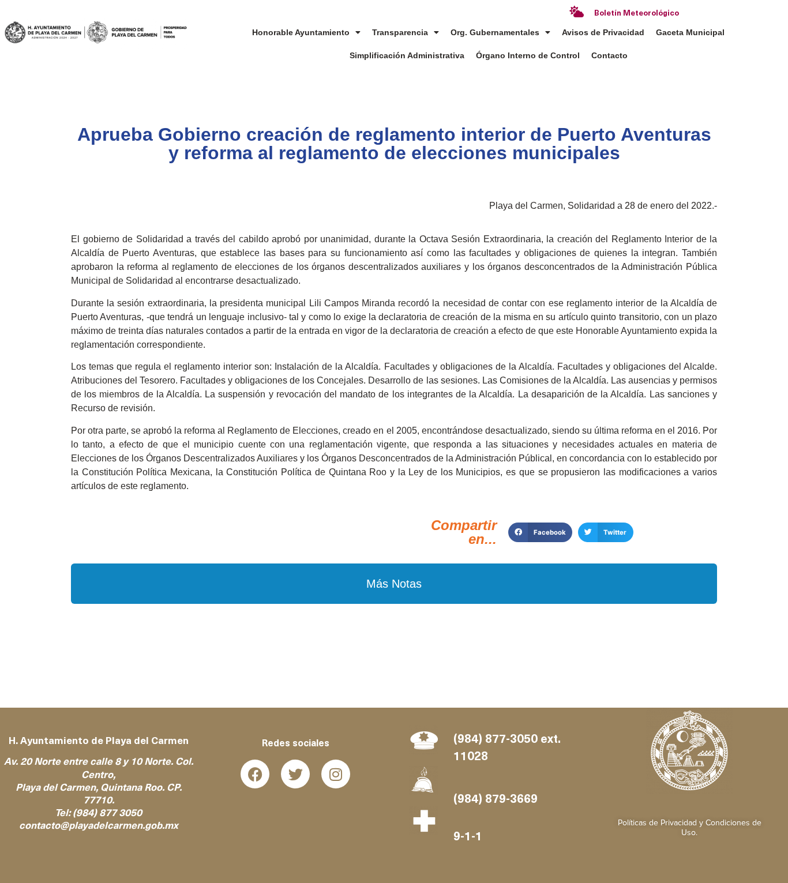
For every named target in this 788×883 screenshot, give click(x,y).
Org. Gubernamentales (495, 32)
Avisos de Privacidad (603, 32)
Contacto (609, 55)
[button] (540, 532)
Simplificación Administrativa (407, 55)
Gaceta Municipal (690, 32)
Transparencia (400, 32)
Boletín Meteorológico (636, 13)
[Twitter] (295, 774)
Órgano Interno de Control (528, 55)
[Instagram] (335, 774)
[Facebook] (255, 774)
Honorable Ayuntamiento (301, 32)
